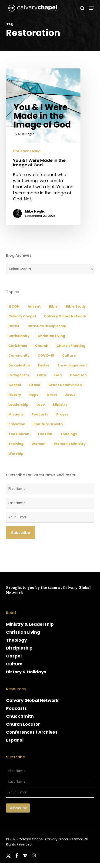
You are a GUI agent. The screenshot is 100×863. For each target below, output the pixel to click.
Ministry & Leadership (30, 624)
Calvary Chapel (22, 316)
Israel (52, 394)
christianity (19, 336)
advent (34, 306)
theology (68, 434)
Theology (16, 640)
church (41, 345)
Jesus (70, 394)
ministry (60, 404)
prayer (62, 414)
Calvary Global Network (65, 316)
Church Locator (23, 724)
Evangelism (18, 375)
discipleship (19, 365)
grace (34, 385)
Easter (44, 365)
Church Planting (71, 345)
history (14, 394)
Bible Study (76, 306)
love (41, 404)
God (58, 375)
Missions (15, 414)
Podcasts (16, 708)
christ (13, 326)
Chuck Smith (20, 716)
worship (15, 453)
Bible (53, 306)
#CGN (14, 306)
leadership (18, 404)
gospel (14, 385)
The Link (44, 434)
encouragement (72, 365)
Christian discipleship (46, 326)
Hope (34, 394)
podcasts (40, 414)
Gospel (14, 656)
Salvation (16, 424)
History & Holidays (26, 672)
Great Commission (65, 385)
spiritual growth (48, 424)
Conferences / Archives (31, 732)
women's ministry (70, 443)
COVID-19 (46, 355)
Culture (69, 355)
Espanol (14, 740)
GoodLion (78, 375)
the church (18, 434)
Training (15, 443)
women (39, 443)
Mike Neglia (35, 211)
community (19, 355)
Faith (41, 375)
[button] (91, 8)
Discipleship (19, 648)
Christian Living (26, 151)
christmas (17, 345)
